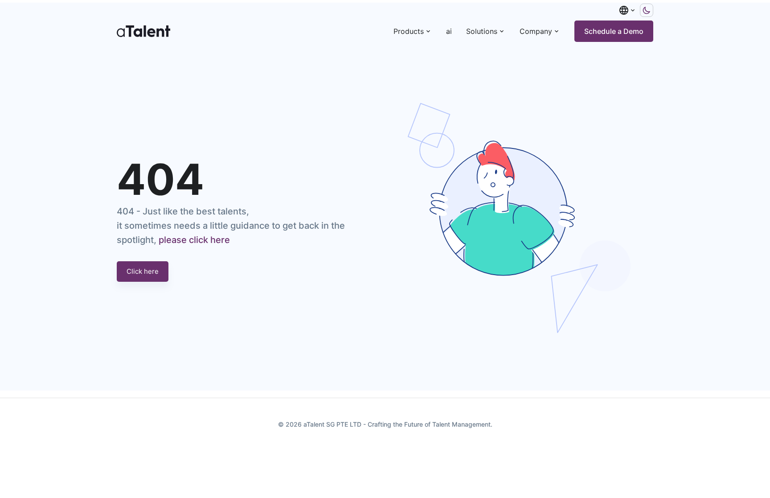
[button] (627, 10)
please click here (194, 240)
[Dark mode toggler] (646, 10)
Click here (143, 271)
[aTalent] (143, 31)
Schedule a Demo (613, 31)
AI (449, 31)
